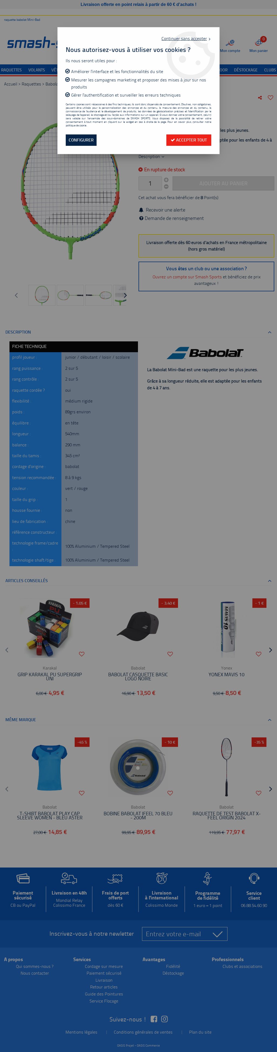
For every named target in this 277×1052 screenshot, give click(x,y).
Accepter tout (191, 140)
